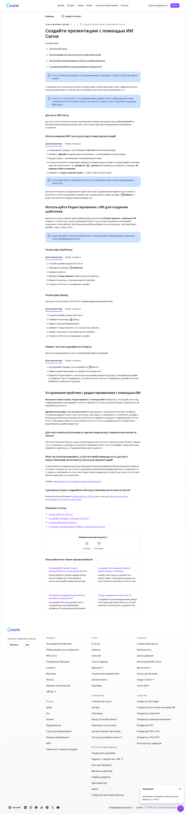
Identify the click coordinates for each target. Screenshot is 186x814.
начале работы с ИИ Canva (84, 496)
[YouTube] (58, 807)
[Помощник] (180, 808)
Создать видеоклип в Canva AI (63, 522)
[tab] (53, 143)
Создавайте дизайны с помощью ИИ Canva (69, 518)
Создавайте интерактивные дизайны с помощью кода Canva (77, 526)
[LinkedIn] (25, 807)
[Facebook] (36, 807)
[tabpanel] (93, 161)
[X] (52, 807)
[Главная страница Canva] (13, 5)
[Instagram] (31, 807)
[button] (60, 5)
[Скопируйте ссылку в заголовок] (43, 115)
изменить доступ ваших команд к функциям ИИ (79, 481)
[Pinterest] (47, 807)
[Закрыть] (180, 789)
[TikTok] (41, 807)
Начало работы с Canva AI (61, 514)
